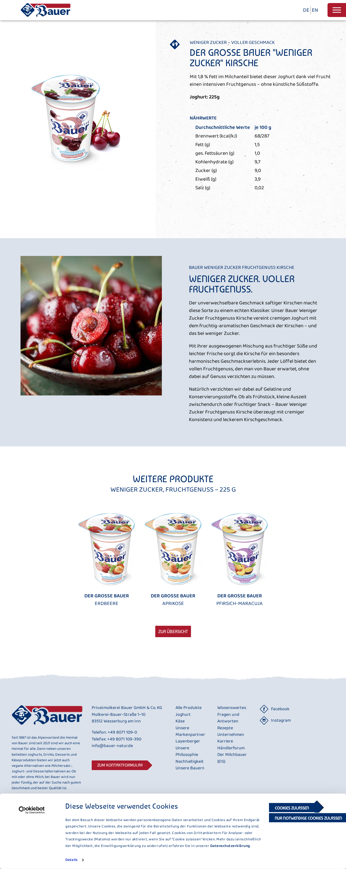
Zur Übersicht (173, 631)
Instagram (281, 720)
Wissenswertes (231, 708)
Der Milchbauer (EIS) (232, 758)
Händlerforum (231, 748)
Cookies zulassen (292, 808)
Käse (180, 721)
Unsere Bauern (190, 768)
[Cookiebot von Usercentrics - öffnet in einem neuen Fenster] (32, 810)
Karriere (225, 741)
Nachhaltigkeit (190, 761)
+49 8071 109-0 (122, 732)
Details (71, 860)
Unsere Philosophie (187, 751)
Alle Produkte (189, 708)
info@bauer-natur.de (112, 746)
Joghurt (183, 714)
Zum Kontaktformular (120, 765)
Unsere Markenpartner (190, 731)
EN (315, 10)
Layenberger (188, 741)
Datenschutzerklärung (230, 846)
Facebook (280, 709)
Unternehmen (230, 735)
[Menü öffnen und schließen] (337, 10)
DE (306, 10)
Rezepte (225, 728)
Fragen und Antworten (228, 718)
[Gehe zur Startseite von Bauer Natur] (45, 18)
